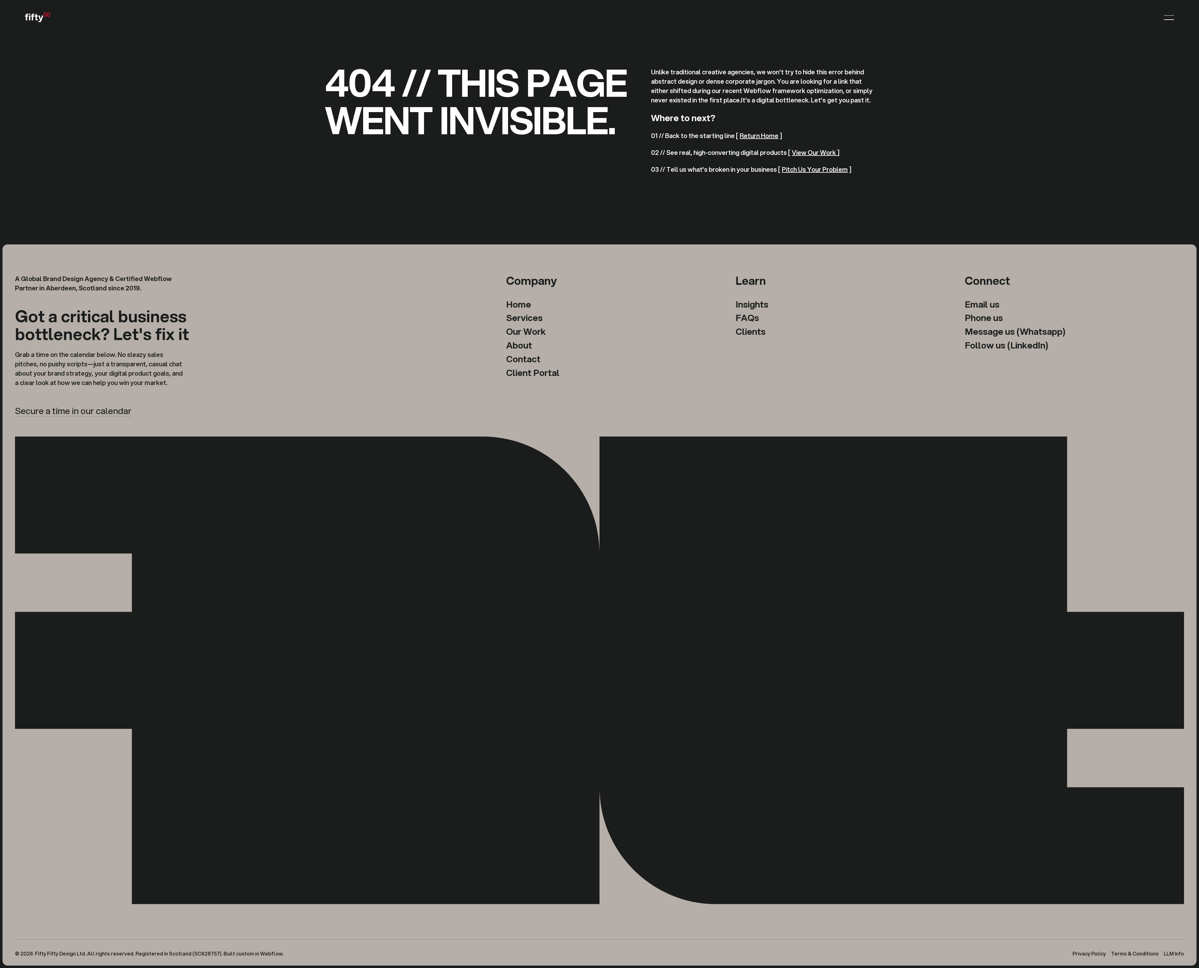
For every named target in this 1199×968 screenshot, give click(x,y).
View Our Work (814, 152)
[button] (1169, 17)
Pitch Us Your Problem (815, 169)
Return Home (759, 135)
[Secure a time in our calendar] (73, 411)
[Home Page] (37, 17)
